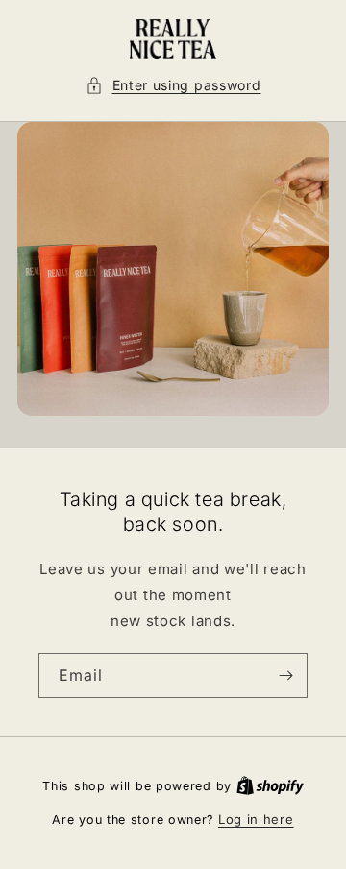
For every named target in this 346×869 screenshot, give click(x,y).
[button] (173, 85)
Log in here (256, 819)
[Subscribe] (285, 675)
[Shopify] (270, 785)
